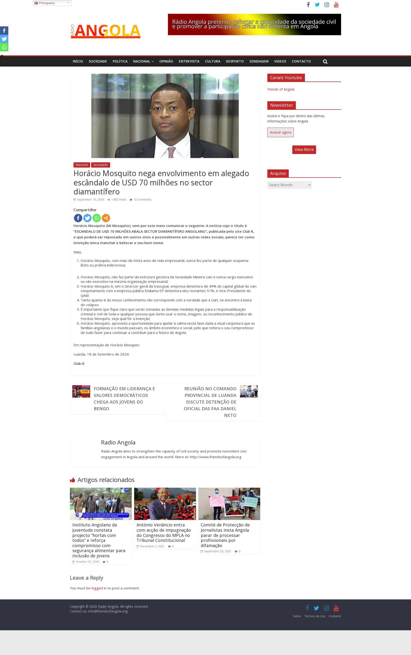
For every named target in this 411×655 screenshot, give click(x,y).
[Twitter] (87, 218)
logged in (99, 588)
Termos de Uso (314, 616)
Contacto (301, 61)
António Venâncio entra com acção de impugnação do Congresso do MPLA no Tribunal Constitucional (164, 532)
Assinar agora (280, 132)
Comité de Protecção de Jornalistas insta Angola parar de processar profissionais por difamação (225, 535)
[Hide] (2, 56)
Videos (280, 61)
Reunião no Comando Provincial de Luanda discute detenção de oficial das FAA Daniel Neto (210, 402)
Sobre (297, 616)
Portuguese (46, 3)
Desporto (235, 61)
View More (304, 149)
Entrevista (189, 61)
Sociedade (98, 61)
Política (120, 61)
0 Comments (142, 199)
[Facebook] (78, 218)
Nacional (141, 61)
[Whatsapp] (97, 218)
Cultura (212, 61)
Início (78, 61)
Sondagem (259, 61)
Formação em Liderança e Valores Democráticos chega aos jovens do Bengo (124, 398)
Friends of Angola (280, 89)
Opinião (166, 61)
